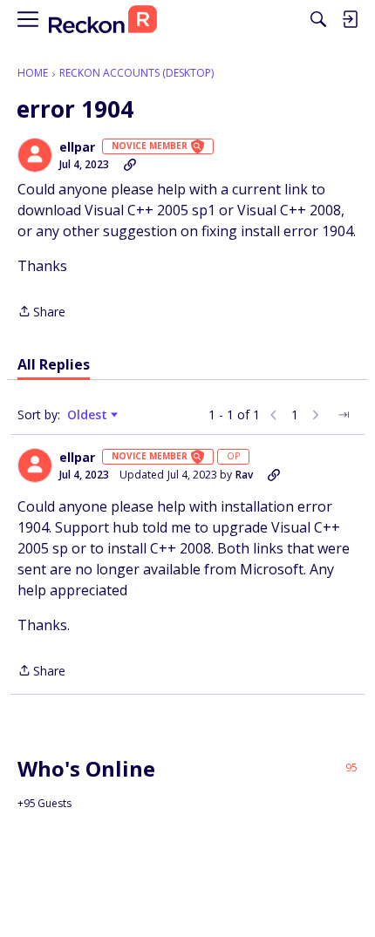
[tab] (53, 364)
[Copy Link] (129, 165)
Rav (244, 474)
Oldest (89, 415)
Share (41, 312)
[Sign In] (349, 19)
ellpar (77, 147)
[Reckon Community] (103, 19)
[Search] (318, 19)
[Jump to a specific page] (344, 415)
